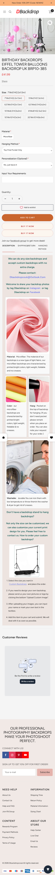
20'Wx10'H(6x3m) (36, 117)
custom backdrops (18, 584)
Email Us (34, 841)
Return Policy (36, 800)
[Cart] (50, 11)
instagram (35, 288)
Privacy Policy (8, 837)
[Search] (10, 11)
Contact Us (7, 800)
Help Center (36, 830)
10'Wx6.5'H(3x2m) (13, 111)
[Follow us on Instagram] (12, 755)
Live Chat (35, 836)
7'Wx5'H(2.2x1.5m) (13, 98)
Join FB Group (8, 811)
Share (4, 81)
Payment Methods (10, 832)
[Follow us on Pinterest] (19, 755)
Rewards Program (9, 826)
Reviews (34, 847)
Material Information (39, 806)
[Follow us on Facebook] (5, 755)
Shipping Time (37, 795)
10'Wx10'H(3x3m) (13, 117)
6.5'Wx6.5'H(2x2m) (37, 104)
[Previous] (4, 50)
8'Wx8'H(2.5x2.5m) (37, 111)
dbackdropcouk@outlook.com (27, 277)
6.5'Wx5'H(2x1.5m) (13, 104)
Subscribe (45, 772)
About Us (6, 795)
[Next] (50, 50)
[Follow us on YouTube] (25, 755)
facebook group (18, 240)
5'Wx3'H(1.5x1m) (36, 98)
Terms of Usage (9, 843)
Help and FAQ (8, 806)
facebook (35, 292)
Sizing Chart (36, 811)
